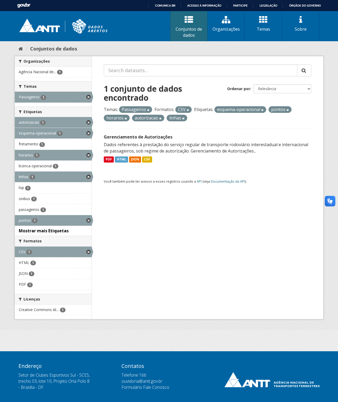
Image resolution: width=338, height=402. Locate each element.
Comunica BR (165, 5)
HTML (121, 159)
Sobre (301, 29)
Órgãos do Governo (305, 5)
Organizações (226, 29)
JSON (135, 159)
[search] (304, 70)
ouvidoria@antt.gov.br (141, 381)
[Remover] (148, 110)
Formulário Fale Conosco (145, 387)
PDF (109, 159)
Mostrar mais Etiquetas (44, 231)
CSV (147, 159)
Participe (240, 5)
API (199, 181)
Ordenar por (238, 88)
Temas (263, 29)
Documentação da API (228, 181)
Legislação (268, 5)
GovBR (23, 5)
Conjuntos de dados (189, 32)
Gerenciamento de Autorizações (138, 137)
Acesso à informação (204, 5)
